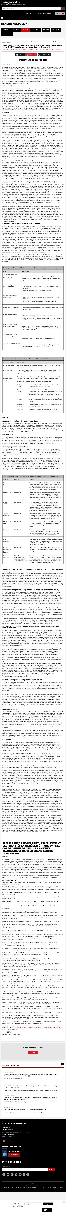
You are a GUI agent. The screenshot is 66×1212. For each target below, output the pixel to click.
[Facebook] (4, 1174)
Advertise (41, 1187)
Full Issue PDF (32, 54)
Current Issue (15, 29)
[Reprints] (20, 60)
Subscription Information (30, 1187)
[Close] (64, 1202)
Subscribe (29, 13)
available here (6, 469)
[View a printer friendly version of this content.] (26, 60)
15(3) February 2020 (37, 41)
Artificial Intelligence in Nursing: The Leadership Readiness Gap (25, 1109)
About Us (18, 1187)
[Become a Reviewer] (23, 60)
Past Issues (26, 29)
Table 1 (44, 244)
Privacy (33, 1189)
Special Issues (36, 29)
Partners (55, 1187)
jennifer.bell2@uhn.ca (53, 905)
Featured (5, 29)
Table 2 (37, 245)
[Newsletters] (27, 1174)
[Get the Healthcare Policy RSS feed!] (29, 60)
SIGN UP (51, 1169)
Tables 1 (49, 443)
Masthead (46, 29)
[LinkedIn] (12, 1174)
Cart (61, 13)
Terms (61, 1187)
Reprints (48, 1187)
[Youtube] (16, 1174)
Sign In (33, 1052)
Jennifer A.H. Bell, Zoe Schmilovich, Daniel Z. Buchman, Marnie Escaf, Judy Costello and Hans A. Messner (31, 49)
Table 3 (11, 454)
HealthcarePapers (14, 1151)
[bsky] (8, 1174)
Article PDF (22, 54)
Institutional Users (8, 1187)
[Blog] (24, 1175)
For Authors (55, 29)
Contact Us (6, 1127)
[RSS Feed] (20, 1174)
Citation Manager (45, 54)
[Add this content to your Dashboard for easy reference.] (31, 60)
